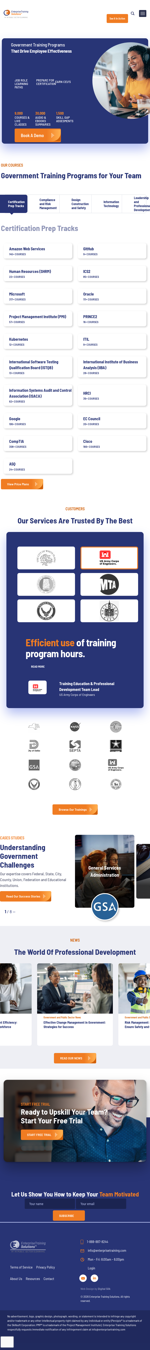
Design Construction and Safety (80, 204)
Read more (38, 666)
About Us (16, 1279)
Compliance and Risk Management (48, 204)
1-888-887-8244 (97, 1242)
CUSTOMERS (75, 508)
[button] (22, 911)
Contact (49, 1279)
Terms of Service (21, 1267)
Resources (33, 1279)
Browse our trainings (73, 809)
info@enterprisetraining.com (106, 1250)
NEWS (75, 940)
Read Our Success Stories (23, 896)
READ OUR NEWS (71, 1058)
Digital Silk (104, 1288)
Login (91, 1268)
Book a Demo (32, 135)
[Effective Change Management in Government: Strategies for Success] (75, 988)
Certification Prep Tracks (16, 204)
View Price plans (18, 484)
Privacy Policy (45, 1267)
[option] (75, 1004)
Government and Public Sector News (62, 1017)
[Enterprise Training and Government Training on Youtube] (83, 1278)
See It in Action (117, 18)
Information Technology (111, 204)
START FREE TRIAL (39, 1135)
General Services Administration (104, 871)
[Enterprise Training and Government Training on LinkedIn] (94, 1278)
